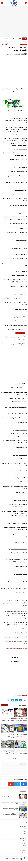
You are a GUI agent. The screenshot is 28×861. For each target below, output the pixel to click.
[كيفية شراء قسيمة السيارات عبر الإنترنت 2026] (23, 802)
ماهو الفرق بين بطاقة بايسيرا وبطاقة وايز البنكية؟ (14, 337)
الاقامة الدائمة (23, 828)
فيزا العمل (23, 840)
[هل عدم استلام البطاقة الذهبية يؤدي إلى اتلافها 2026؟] (23, 815)
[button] (20, 700)
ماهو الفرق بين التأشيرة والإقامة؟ (17, 344)
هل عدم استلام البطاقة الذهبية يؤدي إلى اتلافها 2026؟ (8, 736)
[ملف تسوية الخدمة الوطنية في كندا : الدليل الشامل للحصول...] (23, 796)
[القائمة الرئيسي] (26, 3)
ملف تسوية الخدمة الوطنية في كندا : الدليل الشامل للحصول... (20, 720)
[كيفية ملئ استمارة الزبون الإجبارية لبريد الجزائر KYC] (23, 809)
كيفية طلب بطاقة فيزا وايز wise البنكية (16, 341)
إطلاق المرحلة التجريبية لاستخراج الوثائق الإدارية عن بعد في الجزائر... (8, 752)
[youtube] (11, 784)
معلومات (24, 847)
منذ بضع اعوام (20, 335)
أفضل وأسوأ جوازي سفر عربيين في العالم (16, 637)
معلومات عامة (23, 44)
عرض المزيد (4, 705)
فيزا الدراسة (23, 838)
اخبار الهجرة (23, 826)
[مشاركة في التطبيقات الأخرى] (8, 700)
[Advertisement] (14, 22)
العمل (24, 831)
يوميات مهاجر (8, 858)
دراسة (24, 833)
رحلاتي (24, 835)
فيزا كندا (24, 845)
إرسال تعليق (22, 763)
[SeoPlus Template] (22, 859)
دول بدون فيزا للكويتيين (21, 632)
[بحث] (2, 3)
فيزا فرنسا (23, 843)
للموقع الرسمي (16, 611)
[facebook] (24, 784)
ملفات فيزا (23, 852)
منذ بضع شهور (23, 717)
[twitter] (17, 784)
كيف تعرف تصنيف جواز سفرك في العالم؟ (16, 648)
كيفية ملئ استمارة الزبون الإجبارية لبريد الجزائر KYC (21, 735)
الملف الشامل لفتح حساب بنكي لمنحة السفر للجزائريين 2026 (20, 752)
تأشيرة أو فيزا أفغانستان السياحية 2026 (12, 38)
